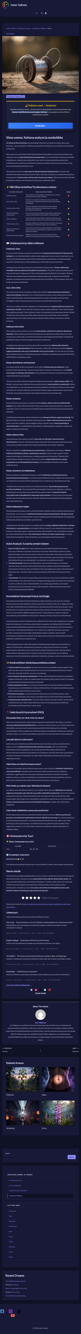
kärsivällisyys (43, 904)
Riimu (10, 1216)
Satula (11, 1236)
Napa (44, 1095)
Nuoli (10, 1231)
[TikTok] (19, 1311)
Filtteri (11, 1257)
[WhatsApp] (45, 990)
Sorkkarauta (13, 1226)
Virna (44, 1128)
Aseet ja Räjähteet (15, 1185)
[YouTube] (13, 1315)
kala (30, 904)
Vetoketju (10, 1128)
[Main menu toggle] (36, 13)
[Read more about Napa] (58, 1079)
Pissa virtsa (22, 1288)
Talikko (11, 1242)
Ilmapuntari (12, 1211)
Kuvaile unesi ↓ (40, 125)
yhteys (12, 907)
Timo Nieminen (10, 1281)
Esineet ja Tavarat (24, 28)
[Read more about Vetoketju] (22, 1113)
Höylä (11, 1252)
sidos (69, 904)
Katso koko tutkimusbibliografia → (18, 985)
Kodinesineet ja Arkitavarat (18, 1190)
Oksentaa (22, 1296)
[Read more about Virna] (58, 1113)
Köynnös (10, 1095)
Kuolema (22, 1281)
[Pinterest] (36, 990)
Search (7, 1153)
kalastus (35, 904)
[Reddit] (50, 990)
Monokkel (12, 1221)
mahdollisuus (58, 904)
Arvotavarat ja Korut (15, 1180)
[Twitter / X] (40, 990)
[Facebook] (31, 990)
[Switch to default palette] (46, 13)
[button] (42, 13)
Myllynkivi (12, 1247)
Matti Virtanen (10, 1288)
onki (65, 904)
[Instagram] (11, 1311)
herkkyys (25, 904)
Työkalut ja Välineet (39, 28)
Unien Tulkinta (19, 4)
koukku (51, 904)
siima (8, 907)
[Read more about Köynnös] (22, 1079)
